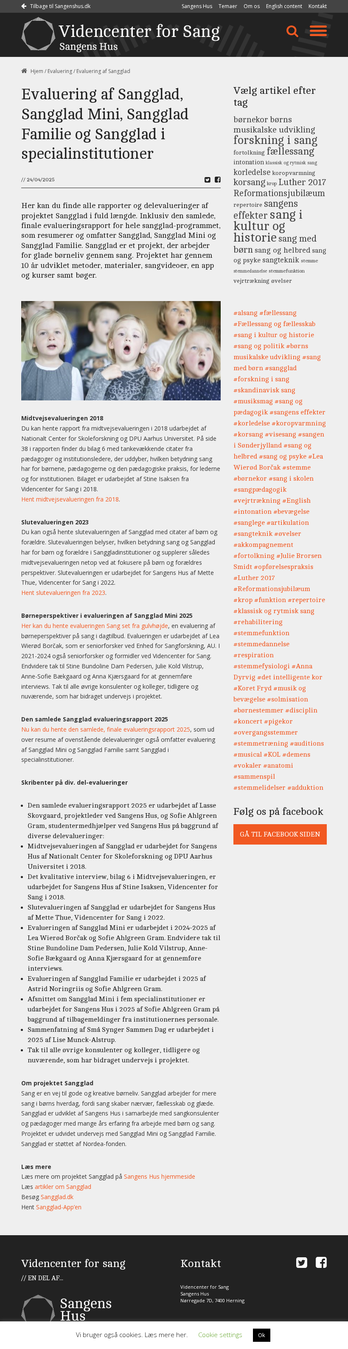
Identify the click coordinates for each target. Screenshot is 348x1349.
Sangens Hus (197, 6)
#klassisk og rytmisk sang (273, 611)
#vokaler (247, 765)
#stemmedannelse (261, 644)
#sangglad (281, 368)
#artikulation (288, 523)
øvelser (281, 280)
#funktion (270, 600)
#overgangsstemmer (265, 732)
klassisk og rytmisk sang (291, 163)
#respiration (253, 655)
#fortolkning (254, 556)
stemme (309, 261)
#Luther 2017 (254, 578)
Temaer (228, 6)
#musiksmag (253, 401)
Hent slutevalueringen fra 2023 (63, 593)
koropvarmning (293, 172)
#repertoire (306, 600)
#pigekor (278, 721)
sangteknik (280, 260)
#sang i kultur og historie (273, 335)
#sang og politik (258, 346)
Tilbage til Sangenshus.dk (59, 6)
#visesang (280, 434)
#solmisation (287, 699)
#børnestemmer (258, 710)
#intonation (252, 511)
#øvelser (287, 534)
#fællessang (278, 313)
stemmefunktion (287, 271)
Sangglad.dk (57, 1197)
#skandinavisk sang (264, 390)
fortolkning (249, 152)
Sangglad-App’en (58, 1207)
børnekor (250, 119)
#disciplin (301, 710)
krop (272, 183)
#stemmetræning (260, 743)
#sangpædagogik (259, 489)
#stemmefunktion (261, 633)
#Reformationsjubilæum (271, 589)
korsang (249, 182)
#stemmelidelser (259, 787)
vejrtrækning (251, 280)
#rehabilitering (258, 622)
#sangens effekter (297, 412)
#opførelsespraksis (283, 567)
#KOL (272, 754)
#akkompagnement (263, 545)
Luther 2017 (302, 182)
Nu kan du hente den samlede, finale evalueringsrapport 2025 (105, 729)
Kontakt (318, 6)
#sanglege (249, 523)
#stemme (296, 467)
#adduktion (305, 787)
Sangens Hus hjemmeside (159, 1176)
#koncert (247, 721)
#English (296, 500)
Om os (252, 6)
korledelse (251, 172)
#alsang (245, 313)
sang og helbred (282, 250)
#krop (243, 600)
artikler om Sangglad (63, 1187)
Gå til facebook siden (280, 834)
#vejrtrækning (257, 500)
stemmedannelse (250, 271)
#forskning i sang (261, 379)
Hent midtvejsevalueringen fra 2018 (70, 499)
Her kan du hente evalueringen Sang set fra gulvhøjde (94, 626)
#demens (296, 754)
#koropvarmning (299, 423)
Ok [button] (261, 1335)
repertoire (247, 204)
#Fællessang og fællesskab (274, 324)
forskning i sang (275, 140)
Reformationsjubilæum (279, 193)
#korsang (248, 434)
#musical (247, 754)
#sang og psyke (282, 456)
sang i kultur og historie (268, 226)
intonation (248, 162)
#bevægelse (291, 511)
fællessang (290, 151)
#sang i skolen (291, 478)
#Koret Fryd (252, 688)
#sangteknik (252, 534)
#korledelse (251, 423)
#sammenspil (254, 776)
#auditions (307, 743)
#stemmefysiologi (261, 666)
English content (284, 6)
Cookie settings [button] (220, 1334)
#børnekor (250, 478)
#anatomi (278, 765)
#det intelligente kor (290, 677)
